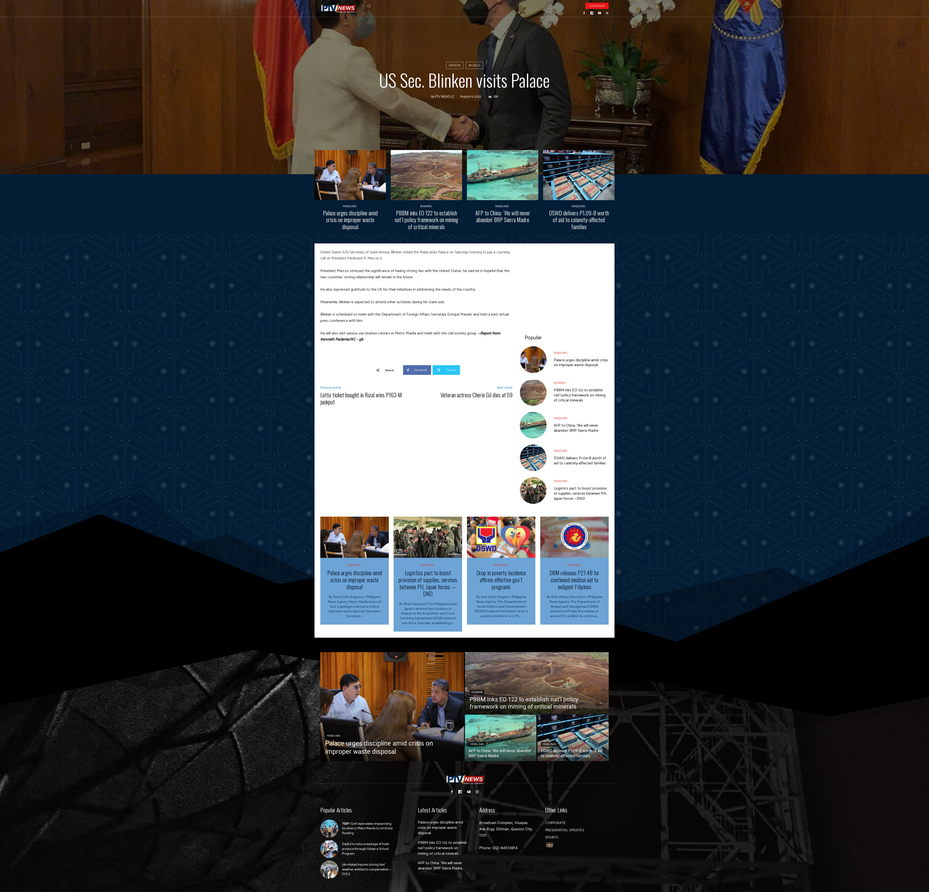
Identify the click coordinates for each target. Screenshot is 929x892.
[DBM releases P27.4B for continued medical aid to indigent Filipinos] (574, 537)
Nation (454, 65)
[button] (369, 5)
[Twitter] (607, 13)
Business (426, 206)
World (474, 65)
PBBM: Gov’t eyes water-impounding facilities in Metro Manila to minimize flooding (367, 828)
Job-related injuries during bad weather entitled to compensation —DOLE (367, 869)
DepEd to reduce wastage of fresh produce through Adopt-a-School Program (365, 848)
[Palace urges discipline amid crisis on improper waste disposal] (350, 175)
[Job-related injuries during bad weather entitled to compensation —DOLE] (329, 870)
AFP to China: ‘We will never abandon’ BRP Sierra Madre (502, 216)
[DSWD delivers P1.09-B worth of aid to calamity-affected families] (578, 175)
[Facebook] (584, 13)
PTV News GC (445, 97)
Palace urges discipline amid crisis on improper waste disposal (350, 219)
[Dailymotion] (591, 13)
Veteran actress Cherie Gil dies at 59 (477, 394)
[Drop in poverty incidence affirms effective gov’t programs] (501, 537)
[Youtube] (599, 13)
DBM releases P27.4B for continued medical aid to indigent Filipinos (574, 579)
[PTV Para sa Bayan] (338, 8)
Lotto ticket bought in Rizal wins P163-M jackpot (361, 398)
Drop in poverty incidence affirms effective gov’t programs (501, 579)
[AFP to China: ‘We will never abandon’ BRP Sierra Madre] (502, 175)
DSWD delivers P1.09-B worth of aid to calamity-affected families (579, 219)
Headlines (349, 206)
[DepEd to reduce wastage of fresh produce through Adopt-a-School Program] (329, 849)
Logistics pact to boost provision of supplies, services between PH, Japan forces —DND (580, 493)
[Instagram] (477, 792)
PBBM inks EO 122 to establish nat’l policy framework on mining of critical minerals (426, 219)
